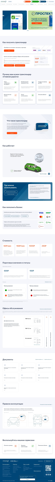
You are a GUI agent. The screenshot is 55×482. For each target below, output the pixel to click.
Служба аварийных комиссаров (7, 476)
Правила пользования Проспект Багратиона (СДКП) (7, 474)
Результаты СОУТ (15, 469)
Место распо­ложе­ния (37, 344)
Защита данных (15, 468)
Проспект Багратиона (6, 467)
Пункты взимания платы (6, 471)
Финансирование (37, 470)
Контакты (14, 472)
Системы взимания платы (6, 470)
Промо (24, 470)
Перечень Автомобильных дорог (6, 469)
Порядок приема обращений (17, 467)
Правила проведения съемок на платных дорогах (27, 469)
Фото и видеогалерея (26, 467)
